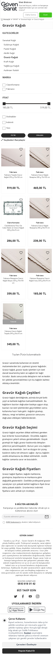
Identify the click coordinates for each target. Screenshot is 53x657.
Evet (46, 15)
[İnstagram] (37, 596)
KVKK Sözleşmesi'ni (13, 522)
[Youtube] (30, 596)
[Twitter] (15, 596)
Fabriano (10, 89)
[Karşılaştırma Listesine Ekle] (21, 156)
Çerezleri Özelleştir (26, 645)
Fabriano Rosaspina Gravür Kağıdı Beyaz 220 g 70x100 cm (13, 281)
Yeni (8, 128)
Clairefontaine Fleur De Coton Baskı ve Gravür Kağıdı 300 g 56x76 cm (13, 228)
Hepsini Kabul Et (26, 651)
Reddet (27, 633)
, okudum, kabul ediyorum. (23, 522)
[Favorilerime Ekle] (21, 149)
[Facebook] (23, 596)
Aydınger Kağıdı (11, 70)
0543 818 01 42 (26, 584)
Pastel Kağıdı (10, 49)
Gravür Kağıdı (11, 58)
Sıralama (39, 135)
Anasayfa (6, 19)
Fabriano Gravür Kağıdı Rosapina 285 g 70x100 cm (40, 176)
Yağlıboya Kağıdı (11, 66)
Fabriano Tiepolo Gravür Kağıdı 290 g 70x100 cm (13, 176)
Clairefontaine (13, 85)
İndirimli (9, 122)
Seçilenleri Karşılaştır (14, 140)
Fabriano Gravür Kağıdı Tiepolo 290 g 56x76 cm (13, 333)
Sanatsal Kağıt (26, 19)
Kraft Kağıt (9, 62)
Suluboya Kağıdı (11, 45)
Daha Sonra (30, 15)
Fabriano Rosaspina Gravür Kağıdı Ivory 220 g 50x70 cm (39, 280)
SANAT (15, 19)
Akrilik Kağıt (9, 53)
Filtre (13, 135)
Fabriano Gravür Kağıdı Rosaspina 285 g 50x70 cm (40, 227)
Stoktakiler (11, 117)
